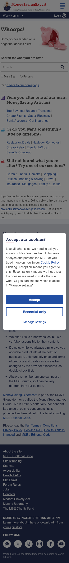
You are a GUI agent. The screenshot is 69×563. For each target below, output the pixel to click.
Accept (34, 299)
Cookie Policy (50, 262)
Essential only (34, 311)
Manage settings (34, 322)
